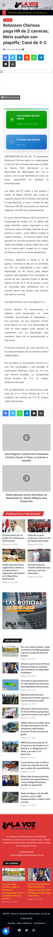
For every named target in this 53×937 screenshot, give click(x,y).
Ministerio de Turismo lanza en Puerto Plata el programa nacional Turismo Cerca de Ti (35, 711)
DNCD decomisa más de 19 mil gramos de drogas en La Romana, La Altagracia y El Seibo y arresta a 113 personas (34, 748)
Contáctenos (39, 923)
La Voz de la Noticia (13, 49)
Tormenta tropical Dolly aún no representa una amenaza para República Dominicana (35, 684)
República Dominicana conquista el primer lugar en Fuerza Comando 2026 (35, 697)
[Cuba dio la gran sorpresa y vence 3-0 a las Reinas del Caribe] (39, 525)
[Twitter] (13, 413)
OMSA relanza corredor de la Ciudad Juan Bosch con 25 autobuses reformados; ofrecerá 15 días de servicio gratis (35, 728)
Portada (11, 923)
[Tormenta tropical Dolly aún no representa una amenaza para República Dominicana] (10, 684)
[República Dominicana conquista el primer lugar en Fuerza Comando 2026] (10, 698)
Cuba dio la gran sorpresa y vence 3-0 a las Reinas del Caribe (39, 538)
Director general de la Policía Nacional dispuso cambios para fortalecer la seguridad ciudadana (39, 890)
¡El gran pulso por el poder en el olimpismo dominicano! (13, 538)
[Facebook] (6, 413)
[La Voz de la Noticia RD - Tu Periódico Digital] (26, 5)
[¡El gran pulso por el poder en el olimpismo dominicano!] (13, 525)
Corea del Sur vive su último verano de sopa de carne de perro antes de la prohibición (35, 765)
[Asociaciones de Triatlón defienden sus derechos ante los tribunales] (39, 555)
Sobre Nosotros (24, 923)
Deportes (7, 20)
